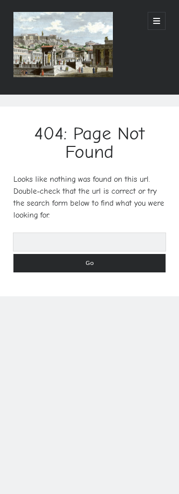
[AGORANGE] (63, 74)
